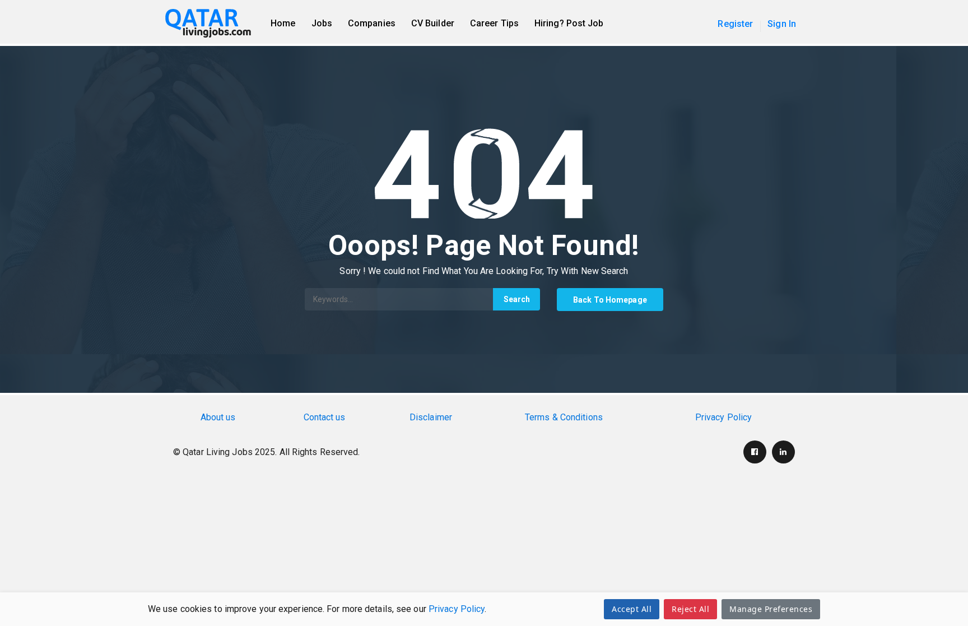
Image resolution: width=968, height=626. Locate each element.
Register (735, 23)
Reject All (690, 609)
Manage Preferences (770, 609)
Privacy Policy (457, 609)
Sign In (781, 23)
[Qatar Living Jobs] (214, 23)
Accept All (631, 609)
